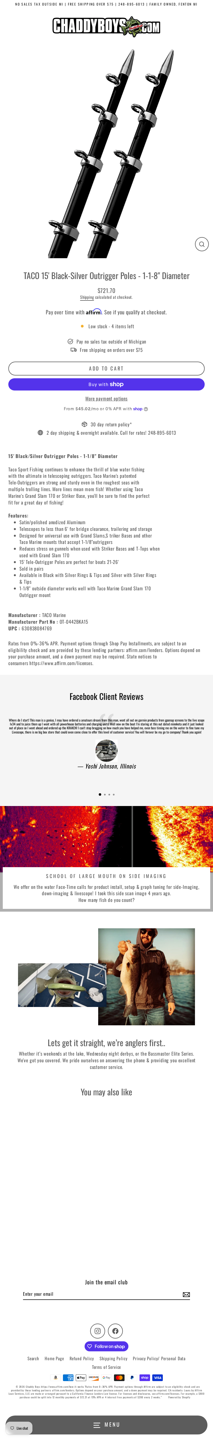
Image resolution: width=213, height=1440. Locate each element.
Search (33, 1358)
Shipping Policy (114, 1358)
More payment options (106, 398)
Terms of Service (106, 1367)
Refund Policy (82, 1358)
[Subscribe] (185, 1294)
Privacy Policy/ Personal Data (159, 1358)
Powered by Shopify (179, 1397)
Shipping (87, 297)
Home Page (54, 1358)
